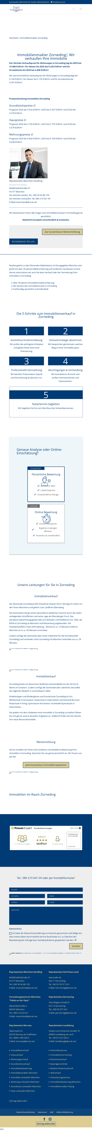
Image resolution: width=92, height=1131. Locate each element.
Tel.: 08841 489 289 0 (19, 1037)
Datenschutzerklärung (25, 1112)
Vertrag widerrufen (46, 1123)
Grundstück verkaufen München (26, 1086)
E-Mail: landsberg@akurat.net (62, 1041)
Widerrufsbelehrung (64, 1112)
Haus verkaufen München (23, 1090)
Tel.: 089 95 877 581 (58, 1009)
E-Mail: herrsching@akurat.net (63, 987)
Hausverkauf (17, 1054)
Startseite (13, 37)
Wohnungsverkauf (19, 1059)
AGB (51, 1112)
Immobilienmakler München (24, 1072)
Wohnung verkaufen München (25, 1081)
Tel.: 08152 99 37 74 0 (59, 984)
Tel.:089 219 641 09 (41, 198)
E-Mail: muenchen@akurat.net (23, 987)
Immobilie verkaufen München (25, 1077)
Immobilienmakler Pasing (62, 1086)
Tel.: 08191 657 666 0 (59, 1037)
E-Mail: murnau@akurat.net (22, 1041)
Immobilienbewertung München (65, 1081)
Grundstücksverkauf (20, 1063)
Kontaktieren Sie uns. (23, 241)
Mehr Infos (74, 828)
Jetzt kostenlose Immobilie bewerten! (46, 765)
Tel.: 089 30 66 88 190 (39, 195)
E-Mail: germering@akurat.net (63, 1012)
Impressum (42, 1112)
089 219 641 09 (25, 2)
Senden (76, 946)
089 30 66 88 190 (43, 2)
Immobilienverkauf (20, 1050)
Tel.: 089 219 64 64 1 (19, 1012)
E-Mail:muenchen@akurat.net (23, 202)
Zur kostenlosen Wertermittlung (62, 231)
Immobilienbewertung (21, 1068)
